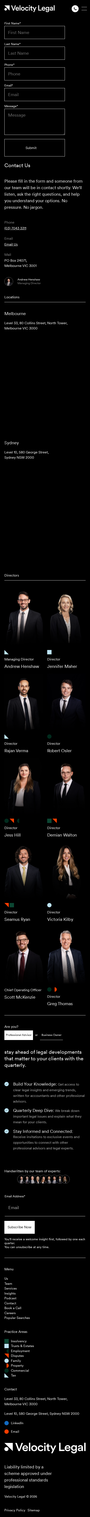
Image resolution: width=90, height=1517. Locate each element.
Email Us (11, 244)
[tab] (18, 1035)
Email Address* (15, 1196)
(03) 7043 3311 (15, 228)
